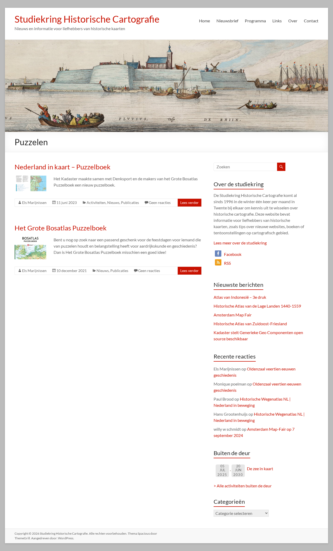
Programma (255, 20)
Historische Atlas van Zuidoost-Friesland (250, 323)
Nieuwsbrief (227, 20)
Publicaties (130, 202)
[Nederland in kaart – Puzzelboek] (30, 178)
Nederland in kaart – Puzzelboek (63, 167)
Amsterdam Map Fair (233, 314)
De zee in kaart (260, 468)
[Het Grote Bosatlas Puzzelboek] (30, 239)
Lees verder (189, 202)
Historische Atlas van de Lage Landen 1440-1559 (257, 305)
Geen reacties (160, 202)
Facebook (232, 254)
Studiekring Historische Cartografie (87, 19)
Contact (311, 20)
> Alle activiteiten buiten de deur (243, 485)
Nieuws (113, 202)
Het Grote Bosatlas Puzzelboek (61, 228)
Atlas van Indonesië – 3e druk (240, 297)
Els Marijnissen (34, 202)
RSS (227, 263)
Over (292, 20)
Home (204, 20)
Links (277, 20)
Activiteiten (96, 202)
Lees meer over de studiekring (240, 242)
